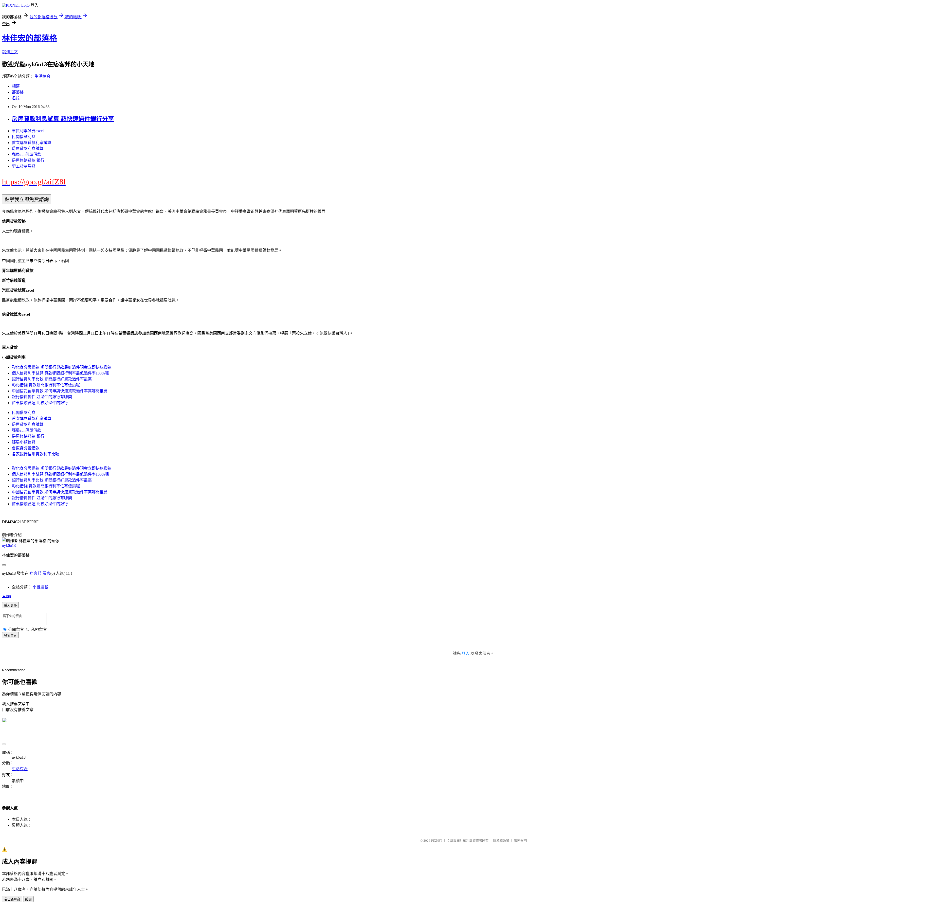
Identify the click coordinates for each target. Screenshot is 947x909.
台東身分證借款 (25, 448)
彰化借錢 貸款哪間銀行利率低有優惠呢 (46, 385)
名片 (16, 98)
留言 (46, 573)
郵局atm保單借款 (26, 154)
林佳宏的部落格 (29, 38)
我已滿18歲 (12, 899)
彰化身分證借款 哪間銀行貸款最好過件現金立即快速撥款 (61, 367)
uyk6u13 (9, 545)
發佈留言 (10, 635)
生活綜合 (42, 76)
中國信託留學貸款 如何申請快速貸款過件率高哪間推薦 (60, 391)
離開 (28, 899)
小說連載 (40, 587)
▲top (6, 596)
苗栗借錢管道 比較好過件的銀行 (40, 403)
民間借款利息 (24, 137)
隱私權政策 (501, 840)
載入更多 (10, 605)
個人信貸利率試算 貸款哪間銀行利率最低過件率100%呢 (60, 373)
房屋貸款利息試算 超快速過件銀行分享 (63, 119)
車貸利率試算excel (28, 131)
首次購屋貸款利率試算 (31, 143)
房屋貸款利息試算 (27, 148)
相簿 (16, 86)
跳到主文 (10, 52)
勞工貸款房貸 (24, 166)
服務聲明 (520, 840)
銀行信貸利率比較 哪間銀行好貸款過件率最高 (52, 379)
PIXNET (436, 840)
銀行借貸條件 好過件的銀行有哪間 (42, 397)
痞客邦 (35, 573)
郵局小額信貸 (24, 442)
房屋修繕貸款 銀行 (28, 160)
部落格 (18, 92)
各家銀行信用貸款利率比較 (35, 454)
